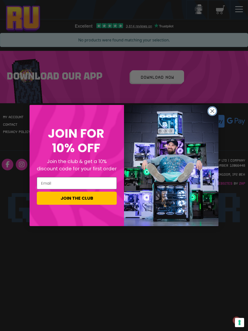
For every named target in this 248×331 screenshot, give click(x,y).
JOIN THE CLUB (77, 198)
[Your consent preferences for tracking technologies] (239, 322)
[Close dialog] (212, 111)
